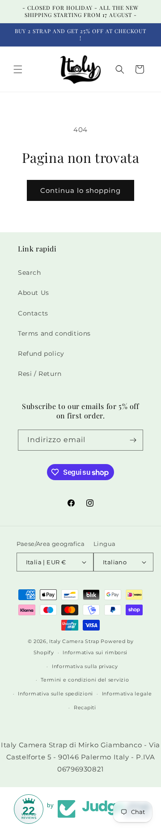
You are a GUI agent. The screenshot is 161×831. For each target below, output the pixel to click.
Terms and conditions (54, 333)
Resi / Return (40, 374)
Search (29, 272)
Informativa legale (127, 693)
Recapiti (85, 707)
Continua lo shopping (80, 190)
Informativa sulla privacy (85, 666)
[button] (18, 69)
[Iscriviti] (133, 440)
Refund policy (41, 353)
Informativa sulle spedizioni (55, 693)
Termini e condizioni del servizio (85, 680)
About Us (33, 293)
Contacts (33, 313)
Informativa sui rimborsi (95, 652)
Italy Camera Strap (74, 641)
